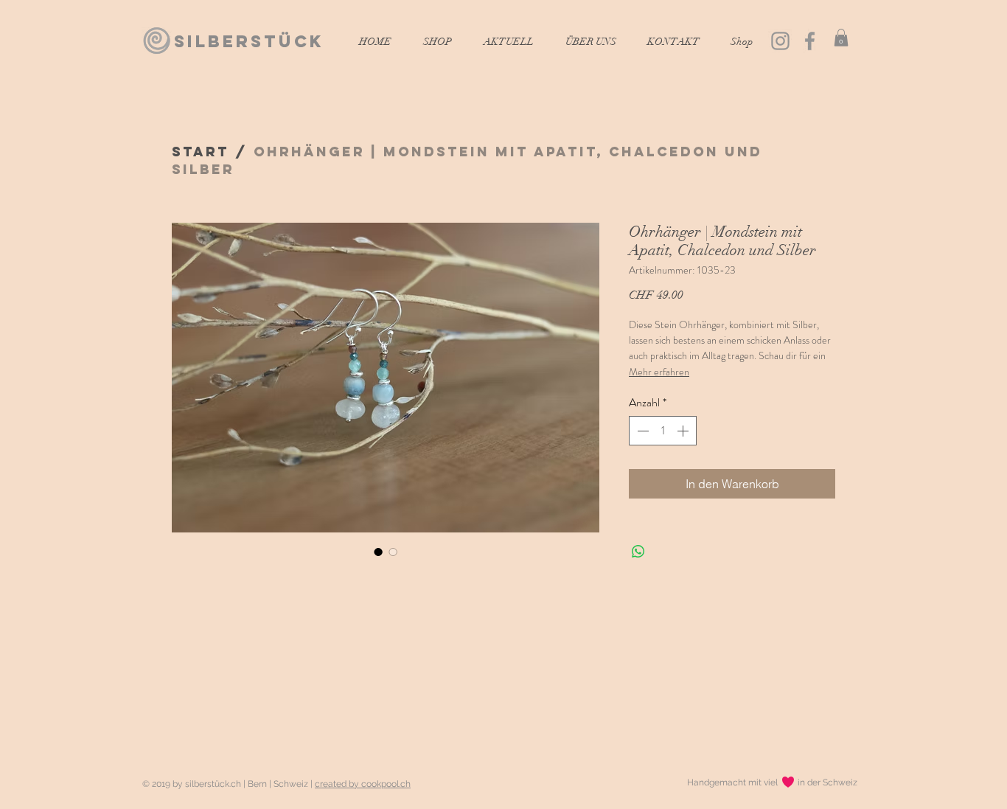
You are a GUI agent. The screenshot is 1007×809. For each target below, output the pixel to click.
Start (200, 151)
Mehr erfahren (659, 371)
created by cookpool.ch (363, 784)
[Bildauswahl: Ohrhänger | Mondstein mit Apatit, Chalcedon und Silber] (378, 551)
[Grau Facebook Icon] (810, 41)
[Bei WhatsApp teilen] (638, 551)
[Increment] (684, 431)
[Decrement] (641, 431)
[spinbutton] (663, 431)
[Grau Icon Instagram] (780, 41)
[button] (841, 37)
